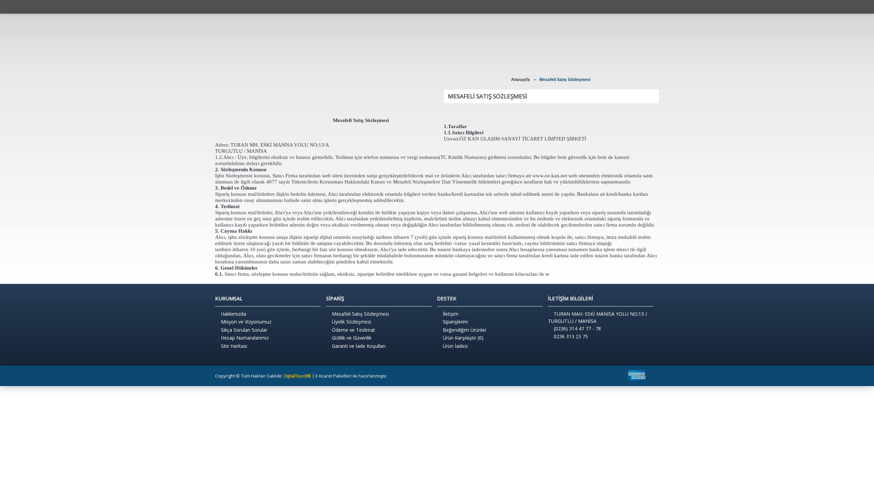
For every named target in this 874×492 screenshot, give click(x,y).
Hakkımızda (233, 314)
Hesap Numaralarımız (245, 337)
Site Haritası (234, 346)
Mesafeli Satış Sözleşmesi (360, 314)
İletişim (451, 314)
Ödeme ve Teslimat (353, 330)
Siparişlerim (455, 321)
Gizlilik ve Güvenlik (351, 337)
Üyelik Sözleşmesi (351, 321)
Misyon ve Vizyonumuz (246, 321)
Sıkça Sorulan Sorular (244, 330)
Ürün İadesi (455, 346)
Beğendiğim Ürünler (465, 330)
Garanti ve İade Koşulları (358, 346)
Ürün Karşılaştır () (463, 337)
